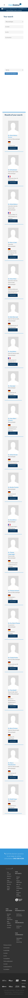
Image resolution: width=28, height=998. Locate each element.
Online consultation (19, 887)
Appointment (13, 148)
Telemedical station (19, 939)
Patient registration (19, 881)
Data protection (9, 881)
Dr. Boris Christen (13, 728)
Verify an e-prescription (19, 914)
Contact (9, 927)
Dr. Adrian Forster (13, 454)
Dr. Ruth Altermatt (13, 317)
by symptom (6, 969)
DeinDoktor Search (11, 73)
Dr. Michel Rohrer (13, 204)
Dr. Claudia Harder (13, 657)
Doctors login (9, 914)
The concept (9, 873)
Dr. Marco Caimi (12, 242)
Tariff (17, 890)
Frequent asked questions (18, 894)
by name (5, 953)
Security (9, 884)
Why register (9, 922)
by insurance (6, 947)
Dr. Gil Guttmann (12, 169)
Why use (18, 884)
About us (9, 876)
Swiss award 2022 (8, 888)
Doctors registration (9, 918)
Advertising (19, 942)
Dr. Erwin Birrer (12, 520)
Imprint (9, 878)
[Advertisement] (14, 54)
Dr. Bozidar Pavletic (13, 487)
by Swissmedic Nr (8, 966)
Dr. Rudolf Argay (12, 799)
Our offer (9, 925)
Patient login (18, 877)
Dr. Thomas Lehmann (13, 590)
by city (5, 955)
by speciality (6, 950)
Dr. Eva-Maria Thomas (14, 623)
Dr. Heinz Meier (12, 278)
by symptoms (7, 958)
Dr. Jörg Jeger (11, 386)
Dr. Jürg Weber (12, 351)
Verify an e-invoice (19, 927)
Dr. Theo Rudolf (12, 690)
